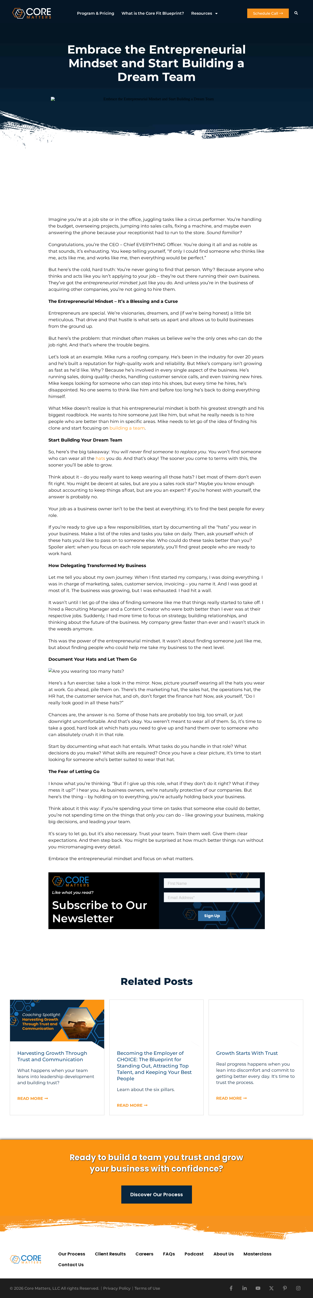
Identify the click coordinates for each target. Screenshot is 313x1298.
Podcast (194, 1254)
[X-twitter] (271, 1288)
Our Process (71, 1254)
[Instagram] (298, 1288)
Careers (144, 1254)
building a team (127, 428)
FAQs (169, 1254)
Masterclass (257, 1254)
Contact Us (71, 1265)
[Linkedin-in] (244, 1288)
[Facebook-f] (231, 1288)
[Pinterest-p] (285, 1288)
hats (100, 458)
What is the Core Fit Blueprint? (153, 13)
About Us (223, 1254)
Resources (201, 13)
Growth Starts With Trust (247, 1053)
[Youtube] (258, 1288)
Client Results (110, 1254)
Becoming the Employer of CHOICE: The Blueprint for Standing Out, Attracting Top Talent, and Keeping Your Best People (154, 1066)
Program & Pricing (95, 13)
